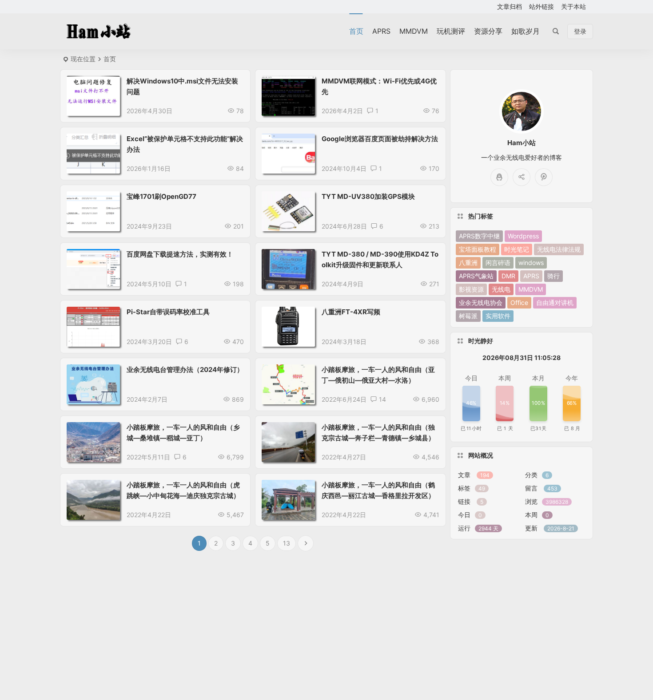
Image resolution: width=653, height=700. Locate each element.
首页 (356, 31)
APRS (381, 31)
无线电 (501, 289)
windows (531, 262)
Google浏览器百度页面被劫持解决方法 (380, 138)
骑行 (553, 276)
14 (382, 399)
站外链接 (541, 6)
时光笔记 (516, 249)
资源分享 (488, 31)
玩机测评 (451, 31)
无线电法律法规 (559, 249)
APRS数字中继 (479, 236)
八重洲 (468, 262)
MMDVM (413, 31)
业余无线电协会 (480, 302)
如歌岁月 (525, 31)
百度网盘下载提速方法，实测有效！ (180, 254)
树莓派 (468, 316)
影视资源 (471, 289)
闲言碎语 (498, 262)
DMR (508, 276)
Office (519, 302)
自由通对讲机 (554, 302)
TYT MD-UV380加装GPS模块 (368, 196)
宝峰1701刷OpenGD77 (161, 196)
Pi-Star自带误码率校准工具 (168, 312)
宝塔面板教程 (477, 249)
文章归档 (509, 6)
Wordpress (523, 236)
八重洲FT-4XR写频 (351, 312)
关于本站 (573, 6)
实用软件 (498, 316)
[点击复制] (499, 177)
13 (286, 543)
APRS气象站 (476, 276)
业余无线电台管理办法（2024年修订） (185, 369)
